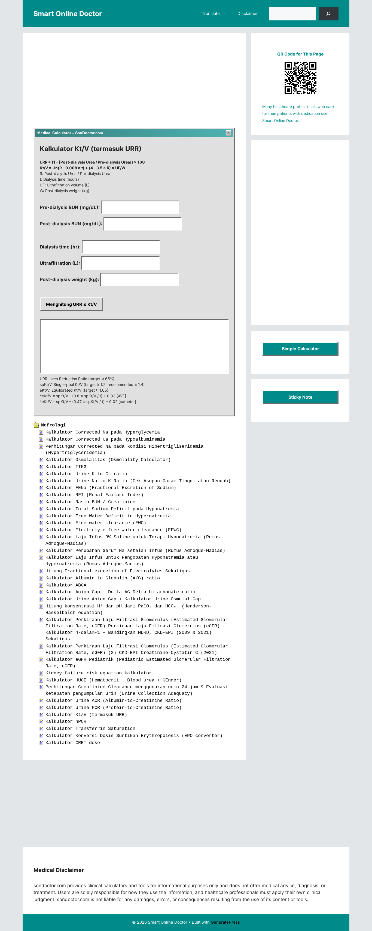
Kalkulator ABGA (65, 585)
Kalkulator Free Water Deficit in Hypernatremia (108, 516)
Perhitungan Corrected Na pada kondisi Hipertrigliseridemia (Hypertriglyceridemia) (124, 450)
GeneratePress (225, 922)
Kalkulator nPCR (65, 721)
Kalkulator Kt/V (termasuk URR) (86, 714)
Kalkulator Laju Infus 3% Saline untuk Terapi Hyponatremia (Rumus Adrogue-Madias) (132, 540)
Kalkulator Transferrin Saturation (90, 728)
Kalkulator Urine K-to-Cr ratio (86, 474)
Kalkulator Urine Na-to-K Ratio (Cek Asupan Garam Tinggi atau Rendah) (138, 481)
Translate (211, 13)
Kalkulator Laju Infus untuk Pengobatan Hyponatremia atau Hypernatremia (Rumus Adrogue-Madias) (121, 561)
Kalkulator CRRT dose (72, 742)
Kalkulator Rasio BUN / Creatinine (90, 502)
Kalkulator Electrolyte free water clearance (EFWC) (113, 530)
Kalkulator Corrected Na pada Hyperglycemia (102, 432)
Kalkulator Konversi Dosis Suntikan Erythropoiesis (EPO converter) (133, 735)
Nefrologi (53, 425)
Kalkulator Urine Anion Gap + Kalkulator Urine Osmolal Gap (123, 599)
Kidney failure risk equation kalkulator (98, 673)
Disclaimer (247, 13)
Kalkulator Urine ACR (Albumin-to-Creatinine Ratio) (113, 700)
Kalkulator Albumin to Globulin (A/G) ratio (102, 578)
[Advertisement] (134, 84)
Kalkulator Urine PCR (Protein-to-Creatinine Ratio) (113, 707)
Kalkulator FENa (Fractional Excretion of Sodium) (110, 487)
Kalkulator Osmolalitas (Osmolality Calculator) (108, 459)
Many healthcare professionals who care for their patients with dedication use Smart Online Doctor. (298, 113)
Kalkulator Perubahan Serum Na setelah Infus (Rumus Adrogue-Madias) (135, 550)
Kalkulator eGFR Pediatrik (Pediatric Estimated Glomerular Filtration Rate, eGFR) (138, 663)
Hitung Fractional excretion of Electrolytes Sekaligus (117, 571)
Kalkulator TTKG (65, 466)
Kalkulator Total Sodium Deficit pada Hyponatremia (112, 509)
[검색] (329, 14)
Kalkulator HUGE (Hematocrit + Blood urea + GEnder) (113, 680)
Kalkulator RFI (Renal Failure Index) (94, 494)
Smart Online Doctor (67, 14)
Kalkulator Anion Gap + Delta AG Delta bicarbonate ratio (120, 592)
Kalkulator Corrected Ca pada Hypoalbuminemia (105, 439)
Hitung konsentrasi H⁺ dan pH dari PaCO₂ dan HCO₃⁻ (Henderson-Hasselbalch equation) (128, 609)
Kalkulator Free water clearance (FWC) (95, 523)
